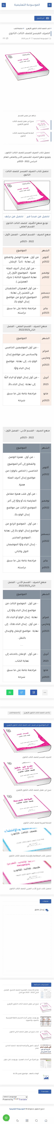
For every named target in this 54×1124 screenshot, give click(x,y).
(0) (4, 38)
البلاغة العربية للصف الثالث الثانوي (23, 134)
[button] (33, 692)
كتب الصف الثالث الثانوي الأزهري (38, 29)
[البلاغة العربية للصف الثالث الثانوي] (27, 806)
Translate (23, 1100)
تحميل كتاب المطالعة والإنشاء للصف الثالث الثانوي (30, 856)
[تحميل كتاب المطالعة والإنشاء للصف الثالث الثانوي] (27, 839)
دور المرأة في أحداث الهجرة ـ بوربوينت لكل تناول (21, 1060)
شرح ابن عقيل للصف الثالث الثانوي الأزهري (23, 123)
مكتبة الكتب (18, 29)
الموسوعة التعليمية (27, 5)
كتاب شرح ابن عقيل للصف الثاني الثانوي (24, 1032)
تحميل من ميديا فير (38, 216)
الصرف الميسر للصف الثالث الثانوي (36, 757)
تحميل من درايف (14, 216)
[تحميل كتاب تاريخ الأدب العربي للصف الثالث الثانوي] (27, 872)
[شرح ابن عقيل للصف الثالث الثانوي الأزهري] (27, 774)
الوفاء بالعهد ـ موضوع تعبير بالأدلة (26, 1074)
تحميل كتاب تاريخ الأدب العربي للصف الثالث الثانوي (30, 889)
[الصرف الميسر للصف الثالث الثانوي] (27, 741)
